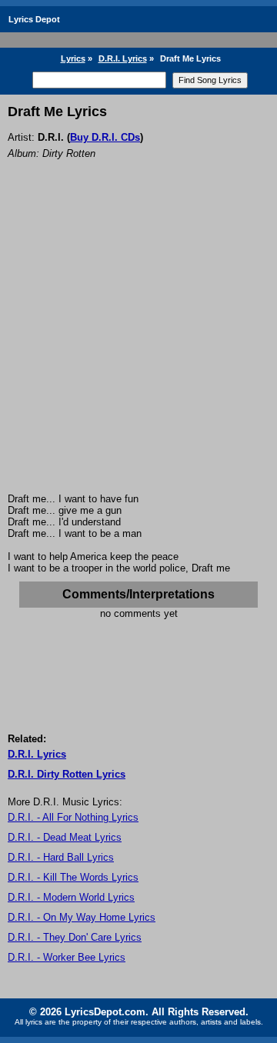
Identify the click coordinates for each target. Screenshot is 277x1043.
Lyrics (73, 58)
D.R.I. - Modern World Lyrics (71, 897)
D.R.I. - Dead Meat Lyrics (65, 837)
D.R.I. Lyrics (122, 58)
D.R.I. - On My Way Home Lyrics (81, 917)
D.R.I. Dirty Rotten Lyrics (66, 774)
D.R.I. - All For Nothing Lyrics (73, 817)
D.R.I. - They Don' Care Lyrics (75, 937)
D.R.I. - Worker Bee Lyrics (66, 957)
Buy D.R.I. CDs (105, 137)
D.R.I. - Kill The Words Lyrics (73, 877)
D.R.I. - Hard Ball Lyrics (61, 857)
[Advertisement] (138, 346)
